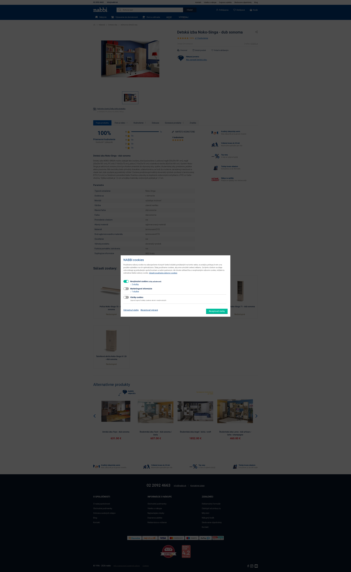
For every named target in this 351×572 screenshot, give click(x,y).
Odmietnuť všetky (131, 310)
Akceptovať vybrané (149, 310)
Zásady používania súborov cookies (163, 273)
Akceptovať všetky (217, 311)
